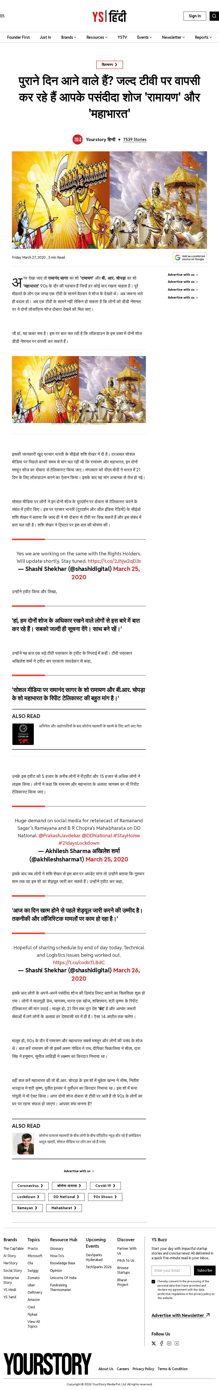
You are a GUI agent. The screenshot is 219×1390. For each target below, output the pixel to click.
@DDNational (97, 835)
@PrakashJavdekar (60, 835)
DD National (64, 1197)
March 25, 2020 (107, 859)
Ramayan (25, 1208)
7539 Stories (134, 139)
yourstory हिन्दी (101, 139)
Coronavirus (28, 1186)
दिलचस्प (107, 64)
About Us (106, 1369)
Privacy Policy (143, 1369)
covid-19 (103, 1186)
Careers (123, 1369)
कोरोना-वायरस (67, 1186)
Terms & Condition (173, 1369)
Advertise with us (77, 1171)
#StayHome (126, 835)
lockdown (26, 1197)
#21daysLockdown (78, 843)
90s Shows (103, 1197)
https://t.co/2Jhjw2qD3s (114, 561)
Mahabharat (62, 1208)
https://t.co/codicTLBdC (79, 962)
